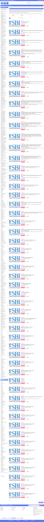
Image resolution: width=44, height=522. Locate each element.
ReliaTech (2, 421)
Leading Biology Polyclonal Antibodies (3, 73)
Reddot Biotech (2, 407)
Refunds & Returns (25, 520)
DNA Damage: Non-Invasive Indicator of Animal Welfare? (37, 512)
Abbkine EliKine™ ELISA (3, 130)
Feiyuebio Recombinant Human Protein (3, 267)
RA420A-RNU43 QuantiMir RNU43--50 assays (27, 335)
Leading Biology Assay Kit (3, 53)
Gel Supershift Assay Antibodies (3, 272)
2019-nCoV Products (3, 185)
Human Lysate (2, 291)
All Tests (2, 192)
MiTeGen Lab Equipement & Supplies (3, 153)
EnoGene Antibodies (3, 246)
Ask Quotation (3, 5)
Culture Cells (2, 224)
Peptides (2, 334)
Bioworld (2, 398)
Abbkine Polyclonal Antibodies (3, 136)
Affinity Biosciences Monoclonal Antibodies (3, 15)
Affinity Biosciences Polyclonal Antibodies (3, 18)
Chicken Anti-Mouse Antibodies (3, 215)
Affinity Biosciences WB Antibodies (3, 25)
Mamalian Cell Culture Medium (3, 312)
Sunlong (2, 410)
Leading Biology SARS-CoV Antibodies (3, 83)
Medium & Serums (3, 313)
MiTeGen (2, 419)
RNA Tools (2, 358)
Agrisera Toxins (2, 37)
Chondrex (2, 433)
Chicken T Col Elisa (3, 218)
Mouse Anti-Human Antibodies (3, 319)
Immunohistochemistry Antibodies (3, 299)
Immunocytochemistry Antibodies (3, 296)
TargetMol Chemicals (3, 457)
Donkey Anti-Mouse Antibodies (3, 237)
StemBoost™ (2, 366)
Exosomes (2, 256)
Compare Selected (41, 502)
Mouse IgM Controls (3, 324)
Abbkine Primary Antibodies (3, 137)
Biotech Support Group (3, 438)
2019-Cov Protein (2, 183)
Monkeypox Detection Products (3, 180)
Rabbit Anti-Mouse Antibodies (3, 348)
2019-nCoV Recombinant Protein (3, 187)
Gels (1, 274)
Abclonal (2, 399)
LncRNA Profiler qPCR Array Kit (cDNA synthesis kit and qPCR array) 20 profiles (32, 92)
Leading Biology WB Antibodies (3, 88)
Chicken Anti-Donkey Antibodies (3, 210)
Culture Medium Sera (3, 225)
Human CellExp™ (2, 288)
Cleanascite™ (2, 219)
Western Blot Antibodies (3, 376)
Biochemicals (2, 200)
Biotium (1, 387)
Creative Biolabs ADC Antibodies (3, 175)
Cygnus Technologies (3, 434)
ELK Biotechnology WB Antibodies (3, 178)
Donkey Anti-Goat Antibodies (3, 234)
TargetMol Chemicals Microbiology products (3, 120)
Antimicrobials (2, 196)
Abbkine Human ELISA (3, 131)
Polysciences (2, 470)
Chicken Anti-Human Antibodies (3, 213)
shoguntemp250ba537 (3, 110)
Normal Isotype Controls (3, 326)
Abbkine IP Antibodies (3, 133)
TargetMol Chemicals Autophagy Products (3, 116)
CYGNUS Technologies (3, 226)
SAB (1, 382)
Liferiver (2, 460)
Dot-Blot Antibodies (3, 240)
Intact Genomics (2, 448)
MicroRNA (2, 357)
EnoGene (2, 381)
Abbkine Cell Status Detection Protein (3, 129)
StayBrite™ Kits (2, 365)
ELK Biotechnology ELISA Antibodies (3, 176)
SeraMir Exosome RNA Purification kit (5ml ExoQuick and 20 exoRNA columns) (32, 212)
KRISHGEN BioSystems (3, 402)
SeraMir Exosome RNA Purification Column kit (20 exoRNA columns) (30, 193)
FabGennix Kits (2, 264)
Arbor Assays (2, 430)
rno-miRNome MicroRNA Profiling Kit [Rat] (27, 257)
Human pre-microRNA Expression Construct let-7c (28, 476)
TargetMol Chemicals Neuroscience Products (3, 121)
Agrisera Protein (2, 33)
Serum (1, 364)
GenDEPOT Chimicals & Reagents (3, 46)
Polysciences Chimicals (3, 154)
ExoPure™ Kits (2, 254)
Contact (10, 5)
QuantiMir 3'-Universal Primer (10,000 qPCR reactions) (28, 318)
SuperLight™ (2, 368)
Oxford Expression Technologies (4, 443)
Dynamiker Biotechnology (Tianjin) (4, 469)
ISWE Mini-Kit (2, 305)
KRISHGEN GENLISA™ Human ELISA (3, 309)
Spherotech (2, 427)
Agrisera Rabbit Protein (3, 36)
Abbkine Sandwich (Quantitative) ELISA (3, 145)
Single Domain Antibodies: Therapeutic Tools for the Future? (38, 509)
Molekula (2, 412)
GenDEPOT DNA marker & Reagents (3, 47)
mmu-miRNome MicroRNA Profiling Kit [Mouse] (27, 266)
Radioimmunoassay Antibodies (3, 350)
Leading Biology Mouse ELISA (3, 70)
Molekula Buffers (2, 92)
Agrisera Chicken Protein (3, 28)
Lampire (2, 423)
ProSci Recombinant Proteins (3, 108)
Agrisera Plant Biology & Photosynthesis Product (3, 31)
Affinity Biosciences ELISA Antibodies (3, 13)
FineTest (2, 389)
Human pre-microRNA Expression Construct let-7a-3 (28, 493)
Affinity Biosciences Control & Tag (3, 12)
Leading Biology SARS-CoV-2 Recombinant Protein (3, 85)
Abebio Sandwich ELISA (3, 148)
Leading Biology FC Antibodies (3, 61)
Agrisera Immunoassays (3, 30)
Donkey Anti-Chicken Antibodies (3, 232)
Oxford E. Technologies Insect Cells (3, 105)
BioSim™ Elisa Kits (3, 202)
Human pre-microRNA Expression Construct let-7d (28, 467)
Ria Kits (1, 355)
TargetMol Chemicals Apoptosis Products (3, 115)
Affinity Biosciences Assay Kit (3, 10)
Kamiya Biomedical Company (4, 422)
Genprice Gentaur (2, 444)
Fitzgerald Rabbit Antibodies (4, 172)
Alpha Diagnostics (3, 411)
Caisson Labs (2, 431)
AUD (14, 0)
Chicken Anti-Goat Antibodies (3, 212)
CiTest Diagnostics (3, 429)
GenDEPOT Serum (2, 51)
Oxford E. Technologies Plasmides (3, 107)
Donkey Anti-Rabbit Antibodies (3, 239)
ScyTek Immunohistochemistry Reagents (3, 159)
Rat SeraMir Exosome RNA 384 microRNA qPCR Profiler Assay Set (30, 166)
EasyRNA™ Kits (2, 241)
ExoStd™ (2, 257)
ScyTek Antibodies (3, 155)
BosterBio (2, 397)
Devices (1, 228)
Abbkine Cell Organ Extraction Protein (3, 126)
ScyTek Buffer (2, 156)
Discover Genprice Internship (36, 514)
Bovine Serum (34, 515)
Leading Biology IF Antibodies (3, 66)
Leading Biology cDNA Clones (3, 54)
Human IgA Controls (3, 289)
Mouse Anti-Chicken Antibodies (3, 314)
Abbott (1, 449)
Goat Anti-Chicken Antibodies (3, 278)
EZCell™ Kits (2, 258)
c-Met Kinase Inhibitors (3, 206)
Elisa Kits (2, 245)
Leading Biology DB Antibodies (3, 57)
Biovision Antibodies (3, 203)
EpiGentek (2, 390)
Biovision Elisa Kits (3, 204)
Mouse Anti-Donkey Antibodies (3, 317)
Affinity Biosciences (3, 401)
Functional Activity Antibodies (3, 270)
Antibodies (2, 195)
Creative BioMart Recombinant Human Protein (4, 168)
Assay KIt (2, 38)
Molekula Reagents (3, 98)
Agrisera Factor (2, 29)
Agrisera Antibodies (3, 26)
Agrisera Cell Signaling (3, 27)
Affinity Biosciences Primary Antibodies (3, 20)
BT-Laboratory (2, 391)
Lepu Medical (2, 450)
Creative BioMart (2, 417)
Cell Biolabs (2, 428)
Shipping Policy (18, 520)
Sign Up (41, 0)
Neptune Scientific (3, 459)
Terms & (11, 520)
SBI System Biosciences (3, 418)
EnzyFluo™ (2, 248)
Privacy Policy (33, 520)
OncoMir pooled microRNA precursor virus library (28, 415)
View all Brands (2, 471)
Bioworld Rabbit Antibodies (3, 149)
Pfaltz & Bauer (2, 400)
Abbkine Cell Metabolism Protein (3, 125)
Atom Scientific (2, 439)
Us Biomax (2, 420)
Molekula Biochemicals (3, 91)
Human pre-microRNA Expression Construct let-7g (28, 432)
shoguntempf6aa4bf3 (3, 113)
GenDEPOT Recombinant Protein (3, 50)
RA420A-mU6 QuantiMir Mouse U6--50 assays (27, 353)
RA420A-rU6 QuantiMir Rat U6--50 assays (26, 327)
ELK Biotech (2, 441)
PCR (1, 332)
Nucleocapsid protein (3, 327)
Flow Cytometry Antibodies (3, 268)
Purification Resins (3, 337)
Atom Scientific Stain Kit (3, 39)
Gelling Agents (2, 273)
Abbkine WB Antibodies (3, 147)
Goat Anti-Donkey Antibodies (3, 280)
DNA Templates (2, 377)
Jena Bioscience (2, 413)
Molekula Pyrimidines (3, 97)
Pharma (1, 335)
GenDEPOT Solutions (3, 52)
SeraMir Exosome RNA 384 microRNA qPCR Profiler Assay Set (29, 185)
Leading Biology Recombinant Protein (3, 82)
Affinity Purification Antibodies (3, 189)
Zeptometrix (2, 432)
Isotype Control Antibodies (3, 302)
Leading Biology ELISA (3, 60)
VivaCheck (2, 462)
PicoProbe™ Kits (2, 336)
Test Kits (2, 369)
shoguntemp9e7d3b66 (3, 112)
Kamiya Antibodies (3, 306)
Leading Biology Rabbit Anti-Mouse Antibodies (4, 76)
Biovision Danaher (35, 508)
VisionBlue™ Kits (2, 374)
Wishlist (12, 508)
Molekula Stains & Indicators (4, 100)
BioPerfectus (2, 467)
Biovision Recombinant (3, 205)
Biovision (2, 403)
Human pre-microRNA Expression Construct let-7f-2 (28, 441)
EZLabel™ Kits (2, 260)
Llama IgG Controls (3, 310)
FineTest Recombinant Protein (3, 171)
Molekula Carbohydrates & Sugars (3, 95)
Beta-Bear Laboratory (3, 468)
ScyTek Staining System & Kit (3, 161)
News (7, 5)
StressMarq (2, 388)
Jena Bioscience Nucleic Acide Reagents (3, 151)
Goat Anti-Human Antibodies (2, 281)
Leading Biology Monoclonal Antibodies (4, 68)
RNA (1, 356)
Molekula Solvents (3, 99)
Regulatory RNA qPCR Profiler (25, 21)
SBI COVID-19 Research (3, 363)
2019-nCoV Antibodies (3, 184)
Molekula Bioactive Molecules (3, 90)
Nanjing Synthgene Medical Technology (3, 452)
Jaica (1, 442)
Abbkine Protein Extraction (3, 138)
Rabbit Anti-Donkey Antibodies (3, 344)
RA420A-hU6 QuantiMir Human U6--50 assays (27, 370)
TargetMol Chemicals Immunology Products (3, 118)
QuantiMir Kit (23, 379)
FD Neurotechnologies (3, 440)
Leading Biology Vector (3, 86)
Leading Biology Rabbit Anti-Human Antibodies (4, 75)
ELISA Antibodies (2, 244)
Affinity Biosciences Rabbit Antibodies (3, 23)
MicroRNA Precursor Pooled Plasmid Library (27, 406)
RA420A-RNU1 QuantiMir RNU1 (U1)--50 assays (27, 344)
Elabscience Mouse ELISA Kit (3, 243)
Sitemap (7, 521)
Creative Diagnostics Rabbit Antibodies (3, 223)
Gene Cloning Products (3, 275)
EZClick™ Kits (2, 259)
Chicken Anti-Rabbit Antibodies (3, 217)
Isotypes (2, 304)
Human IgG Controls (3, 290)
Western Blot (2, 375)
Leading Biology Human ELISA (3, 65)
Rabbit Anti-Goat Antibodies (4, 345)
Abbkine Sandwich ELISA (3, 146)
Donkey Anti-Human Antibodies (3, 235)
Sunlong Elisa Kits (2, 367)
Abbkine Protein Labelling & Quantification (3, 140)
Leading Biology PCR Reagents (3, 71)
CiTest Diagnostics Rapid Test (3, 167)
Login (38, 0)
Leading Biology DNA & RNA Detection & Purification (3, 59)
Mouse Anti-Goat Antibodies (4, 318)
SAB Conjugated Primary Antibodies (3, 359)
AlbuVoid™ (2, 191)
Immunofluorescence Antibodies (3, 298)
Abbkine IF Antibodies (3, 132)
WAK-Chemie (2, 461)
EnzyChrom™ (2, 247)
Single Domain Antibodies (3, 173)
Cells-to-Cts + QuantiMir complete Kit (26, 309)
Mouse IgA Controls (3, 322)
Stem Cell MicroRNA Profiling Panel (26, 283)
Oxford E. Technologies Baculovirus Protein (3, 102)
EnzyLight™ (2, 249)
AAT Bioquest (2, 392)
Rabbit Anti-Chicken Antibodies (3, 342)
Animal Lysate (2, 194)
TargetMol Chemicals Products (3, 123)
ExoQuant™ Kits (2, 255)
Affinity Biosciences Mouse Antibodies (3, 17)
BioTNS (1, 463)
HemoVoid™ (2, 287)
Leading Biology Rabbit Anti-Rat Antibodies (4, 78)
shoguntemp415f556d (3, 111)
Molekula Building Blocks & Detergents (3, 94)
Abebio (1, 408)
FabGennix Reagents (3, 265)
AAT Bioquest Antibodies (3, 162)
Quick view (15, 26)
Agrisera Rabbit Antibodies (3, 34)
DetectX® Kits (2, 227)
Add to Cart (23, 35)
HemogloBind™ (2, 286)
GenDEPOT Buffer (2, 44)
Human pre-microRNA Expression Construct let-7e (28, 458)
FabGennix (2, 409)
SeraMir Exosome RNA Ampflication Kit (26, 248)
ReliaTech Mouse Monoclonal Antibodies (3, 181)
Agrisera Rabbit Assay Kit (3, 35)
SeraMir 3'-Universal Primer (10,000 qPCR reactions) (28, 240)
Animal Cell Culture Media (3, 193)
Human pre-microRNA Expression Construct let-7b (28, 484)
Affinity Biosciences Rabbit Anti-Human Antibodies (3, 22)
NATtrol (1, 325)
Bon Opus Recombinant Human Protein (3, 165)
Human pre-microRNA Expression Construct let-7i (28, 423)
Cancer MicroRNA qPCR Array (25, 292)
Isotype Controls (2, 303)
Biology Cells (2, 201)
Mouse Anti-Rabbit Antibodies (3, 321)
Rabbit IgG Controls (3, 349)
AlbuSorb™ (2, 190)
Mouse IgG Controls (3, 323)
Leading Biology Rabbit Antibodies (3, 80)
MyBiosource (2, 458)
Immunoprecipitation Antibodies (3, 301)
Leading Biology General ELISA (3, 63)
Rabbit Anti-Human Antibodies (3, 346)
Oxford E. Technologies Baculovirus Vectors (3, 103)
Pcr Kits (1, 333)
